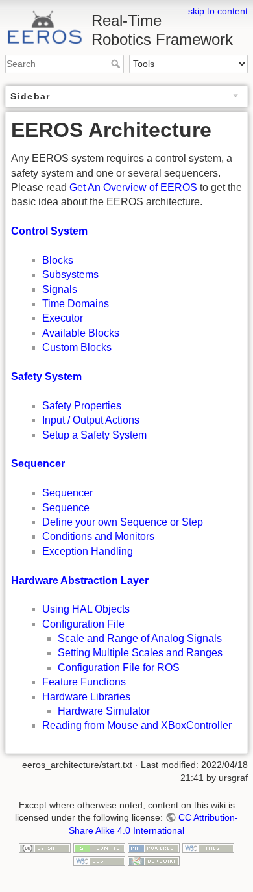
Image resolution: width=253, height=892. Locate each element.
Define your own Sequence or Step (122, 522)
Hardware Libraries (86, 696)
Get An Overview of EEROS (133, 187)
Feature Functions (84, 681)
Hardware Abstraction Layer (80, 580)
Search (117, 63)
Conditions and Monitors (98, 536)
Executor (62, 318)
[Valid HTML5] (208, 848)
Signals (59, 289)
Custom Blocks (77, 347)
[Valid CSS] (99, 860)
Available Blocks (80, 332)
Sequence (66, 507)
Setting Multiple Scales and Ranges (140, 652)
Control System (49, 230)
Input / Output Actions (90, 420)
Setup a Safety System (94, 434)
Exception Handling (87, 551)
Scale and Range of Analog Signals (140, 638)
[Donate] (99, 848)
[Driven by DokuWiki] (154, 860)
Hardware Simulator (104, 711)
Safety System (46, 376)
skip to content (218, 11)
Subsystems (70, 274)
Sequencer (38, 463)
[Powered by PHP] (154, 848)
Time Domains (75, 303)
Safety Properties (81, 405)
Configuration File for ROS (119, 667)
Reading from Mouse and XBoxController (137, 725)
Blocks (57, 260)
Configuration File (83, 624)
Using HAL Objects (86, 609)
